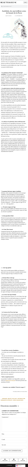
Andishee (4, 398)
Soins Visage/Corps (18, 400)
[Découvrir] (4, 459)
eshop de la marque (10, 380)
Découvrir (4, 460)
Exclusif (14, 398)
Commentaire (5, 417)
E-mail (3, 439)
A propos (9, 465)
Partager (23, 460)
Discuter (14, 460)
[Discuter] (13, 459)
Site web (4, 444)
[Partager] (22, 459)
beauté (9, 398)
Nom (3, 434)
